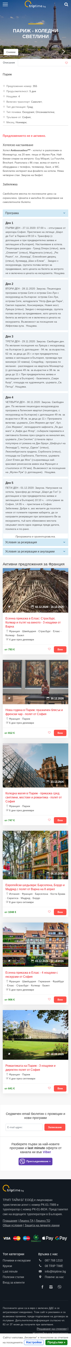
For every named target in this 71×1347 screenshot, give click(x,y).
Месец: (10, 122)
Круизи (7, 1266)
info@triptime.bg (55, 1271)
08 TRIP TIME (53, 1266)
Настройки (34, 1342)
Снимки (10, 52)
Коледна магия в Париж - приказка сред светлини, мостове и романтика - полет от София (33, 797)
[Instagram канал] (51, 1287)
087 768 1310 (53, 1260)
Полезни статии (13, 1277)
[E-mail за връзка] (40, 1271)
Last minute (10, 1271)
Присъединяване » (38, 1161)
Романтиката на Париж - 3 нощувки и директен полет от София (30, 1067)
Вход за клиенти (14, 1282)
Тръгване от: (13, 117)
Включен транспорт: (18, 101)
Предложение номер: (19, 86)
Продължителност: (17, 91)
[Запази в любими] (49, 649)
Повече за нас (54, 1277)
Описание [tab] (9, 62)
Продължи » (56, 1342)
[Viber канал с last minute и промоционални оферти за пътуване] (60, 1287)
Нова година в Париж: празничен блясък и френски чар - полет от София (34, 712)
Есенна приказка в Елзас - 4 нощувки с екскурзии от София (31, 974)
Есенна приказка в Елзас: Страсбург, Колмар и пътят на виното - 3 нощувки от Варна (33, 622)
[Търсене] (66, 4)
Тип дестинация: (16, 106)
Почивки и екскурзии (17, 1260)
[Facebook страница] (43, 1287)
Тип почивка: (14, 112)
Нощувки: (12, 96)
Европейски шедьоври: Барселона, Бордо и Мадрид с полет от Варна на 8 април (35, 887)
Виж (60, 649)
